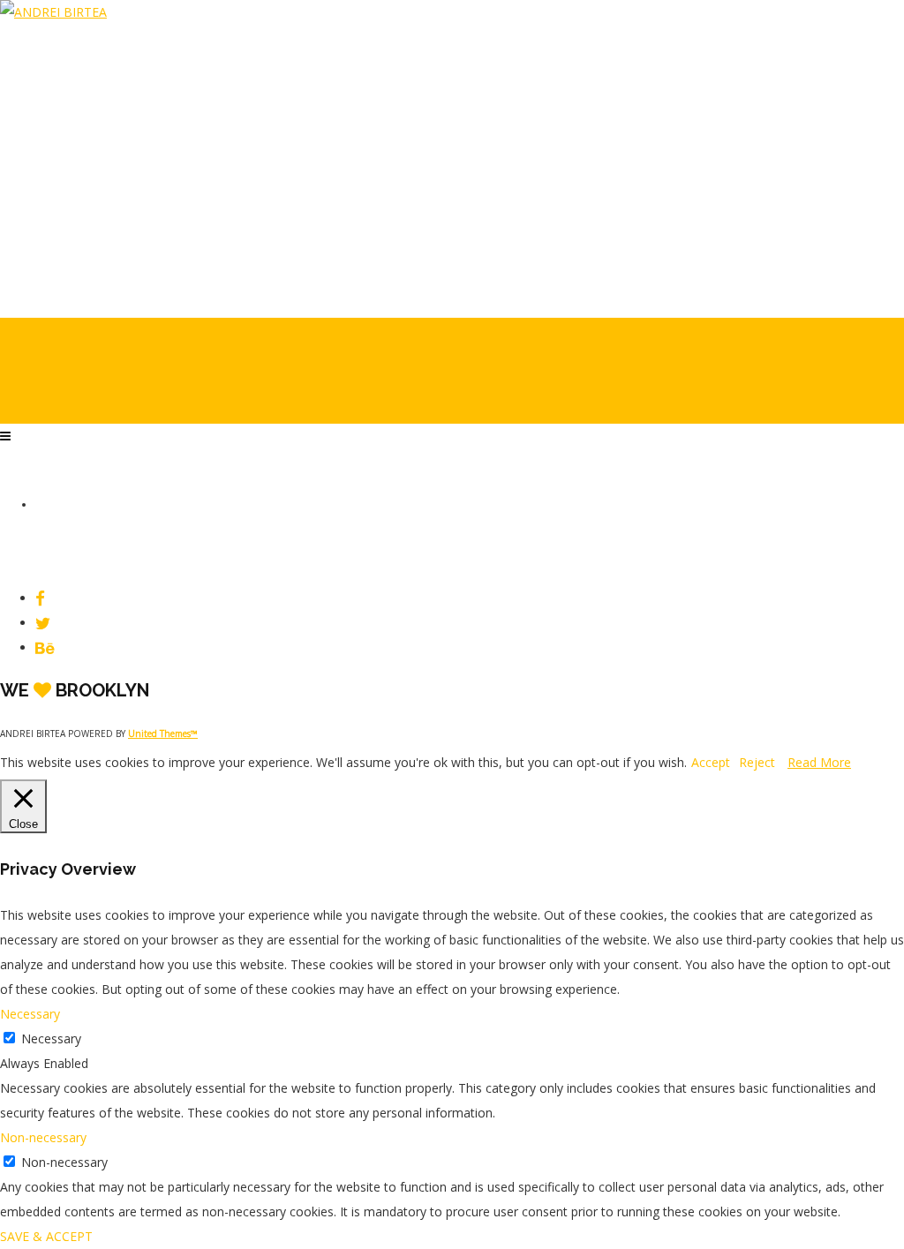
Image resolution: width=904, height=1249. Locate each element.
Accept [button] (710, 762)
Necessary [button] (30, 1013)
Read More (819, 762)
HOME (50, 190)
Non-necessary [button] (43, 1137)
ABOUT (53, 267)
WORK (50, 216)
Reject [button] (757, 762)
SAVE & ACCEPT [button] (46, 1236)
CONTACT (59, 293)
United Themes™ (163, 733)
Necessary (51, 1038)
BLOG (48, 242)
